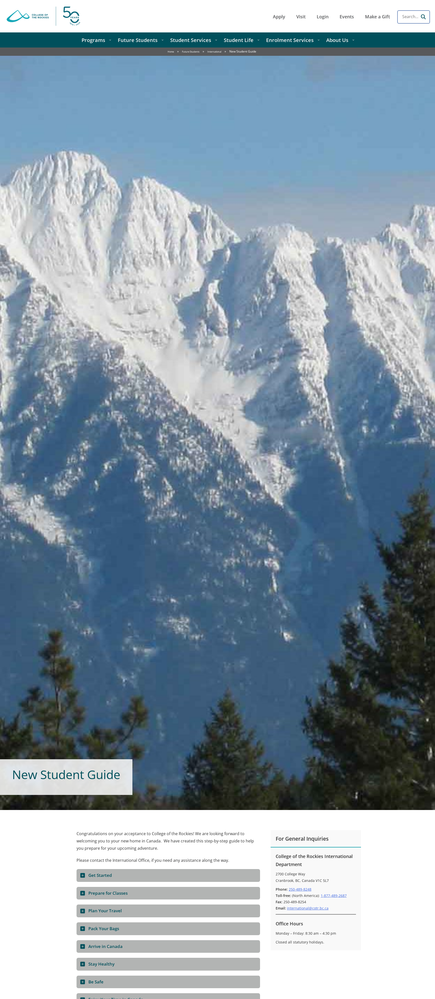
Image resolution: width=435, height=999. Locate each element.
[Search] (423, 17)
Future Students (190, 51)
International (214, 51)
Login (323, 17)
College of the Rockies (44, 16)
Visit (301, 17)
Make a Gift (377, 17)
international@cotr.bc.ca (308, 908)
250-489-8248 (300, 889)
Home (171, 51)
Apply (279, 17)
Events (347, 17)
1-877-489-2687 (334, 895)
